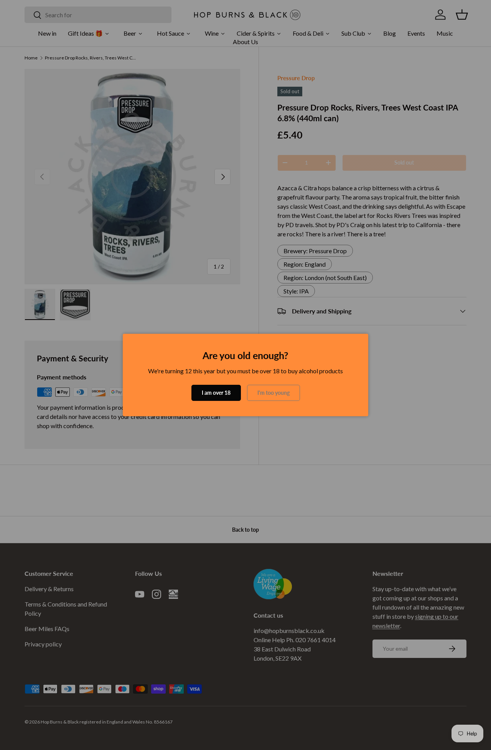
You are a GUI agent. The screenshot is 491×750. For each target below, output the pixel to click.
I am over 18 (216, 392)
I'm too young (273, 392)
